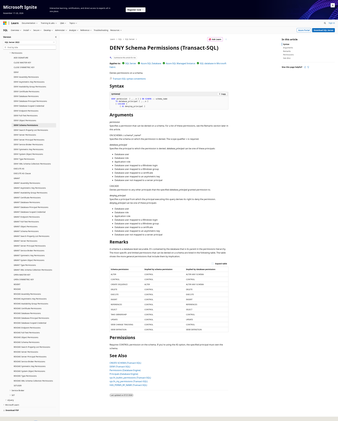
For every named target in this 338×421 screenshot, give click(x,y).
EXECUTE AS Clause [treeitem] (22, 173)
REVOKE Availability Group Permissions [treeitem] (31, 303)
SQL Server (130, 39)
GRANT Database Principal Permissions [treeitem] (31, 207)
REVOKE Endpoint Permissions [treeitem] (27, 327)
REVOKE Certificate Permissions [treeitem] (27, 308)
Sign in (332, 23)
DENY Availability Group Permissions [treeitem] (30, 86)
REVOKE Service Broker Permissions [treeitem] (29, 361)
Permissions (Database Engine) (125, 370)
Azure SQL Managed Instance (180, 63)
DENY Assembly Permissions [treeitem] (26, 77)
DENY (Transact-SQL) (120, 366)
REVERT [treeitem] (17, 284)
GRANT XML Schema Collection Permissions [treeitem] (33, 270)
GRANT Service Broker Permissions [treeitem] (29, 250)
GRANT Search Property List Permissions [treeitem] (31, 236)
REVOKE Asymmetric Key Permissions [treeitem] (30, 298)
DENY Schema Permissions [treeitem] (26, 125)
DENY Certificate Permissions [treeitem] (26, 91)
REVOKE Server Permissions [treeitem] (26, 352)
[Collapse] (56, 37)
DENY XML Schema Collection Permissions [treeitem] (32, 163)
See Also (286, 58)
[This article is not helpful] (308, 67)
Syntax (286, 44)
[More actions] (226, 39)
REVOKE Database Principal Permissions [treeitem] (31, 318)
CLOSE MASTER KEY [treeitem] (22, 62)
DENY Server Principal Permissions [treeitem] (29, 139)
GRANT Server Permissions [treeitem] (25, 241)
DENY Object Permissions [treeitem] (25, 120)
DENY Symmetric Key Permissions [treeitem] (28, 149)
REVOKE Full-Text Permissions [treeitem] (27, 332)
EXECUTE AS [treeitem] (19, 168)
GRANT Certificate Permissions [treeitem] (27, 197)
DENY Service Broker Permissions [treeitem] (28, 144)
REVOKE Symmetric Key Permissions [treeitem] (30, 366)
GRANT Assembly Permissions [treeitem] (27, 183)
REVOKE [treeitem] (17, 289)
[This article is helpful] (305, 67)
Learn (112, 39)
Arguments (288, 47)
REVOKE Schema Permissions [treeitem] (26, 342)
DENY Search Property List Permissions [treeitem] (31, 130)
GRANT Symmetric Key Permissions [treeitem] (29, 255)
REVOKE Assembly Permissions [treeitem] (27, 294)
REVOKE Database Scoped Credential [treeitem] (30, 323)
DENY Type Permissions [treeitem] (24, 159)
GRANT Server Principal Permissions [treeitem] (30, 246)
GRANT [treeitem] (17, 178)
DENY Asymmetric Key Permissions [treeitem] (29, 82)
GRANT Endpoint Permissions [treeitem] (27, 217)
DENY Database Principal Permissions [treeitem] (30, 101)
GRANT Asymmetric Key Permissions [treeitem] (30, 188)
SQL (120, 39)
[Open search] (325, 23)
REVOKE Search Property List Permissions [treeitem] (32, 347)
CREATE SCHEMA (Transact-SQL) (125, 362)
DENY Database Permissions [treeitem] (26, 96)
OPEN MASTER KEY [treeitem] (22, 274)
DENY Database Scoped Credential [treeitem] (29, 106)
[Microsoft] (5, 23)
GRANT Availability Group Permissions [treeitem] (30, 192)
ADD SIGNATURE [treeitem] (21, 57)
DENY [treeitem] (16, 72)
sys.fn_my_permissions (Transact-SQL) (129, 381)
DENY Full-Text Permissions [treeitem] (26, 115)
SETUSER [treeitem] (18, 385)
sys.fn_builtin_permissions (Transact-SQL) (130, 377)
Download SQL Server (323, 30)
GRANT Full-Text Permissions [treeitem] (26, 221)
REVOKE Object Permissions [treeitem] (26, 337)
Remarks (287, 51)
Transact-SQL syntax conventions (129, 78)
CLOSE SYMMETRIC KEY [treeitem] (24, 67)
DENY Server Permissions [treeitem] (25, 135)
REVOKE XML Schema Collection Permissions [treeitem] (33, 381)
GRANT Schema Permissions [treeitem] (26, 231)
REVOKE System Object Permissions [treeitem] (29, 371)
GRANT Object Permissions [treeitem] (25, 226)
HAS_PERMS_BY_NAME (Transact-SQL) (128, 385)
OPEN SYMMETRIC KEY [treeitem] (24, 279)
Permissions (288, 54)
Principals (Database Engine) (124, 374)
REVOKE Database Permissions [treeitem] (27, 313)
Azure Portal (304, 30)
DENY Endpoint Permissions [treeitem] (26, 111)
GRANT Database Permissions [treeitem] (27, 202)
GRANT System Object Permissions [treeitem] (29, 260)
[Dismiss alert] (333, 5)
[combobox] (29, 42)
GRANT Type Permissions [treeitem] (25, 265)
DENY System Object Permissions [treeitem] (28, 154)
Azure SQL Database (151, 63)
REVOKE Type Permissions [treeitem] (25, 376)
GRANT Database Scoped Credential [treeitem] (30, 212)
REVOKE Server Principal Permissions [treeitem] (30, 356)
